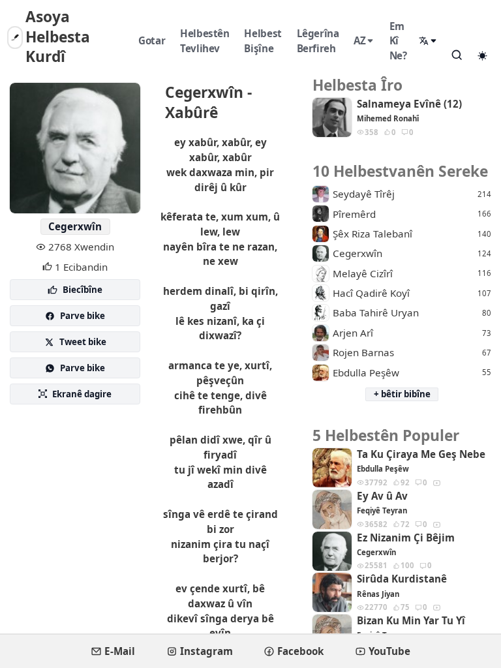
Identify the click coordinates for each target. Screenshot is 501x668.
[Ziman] (428, 41)
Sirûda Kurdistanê (402, 579)
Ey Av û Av (382, 496)
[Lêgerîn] (456, 55)
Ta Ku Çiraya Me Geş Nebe (421, 454)
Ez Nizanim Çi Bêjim (406, 538)
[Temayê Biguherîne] (482, 55)
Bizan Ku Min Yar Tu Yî (411, 621)
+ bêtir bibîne (402, 394)
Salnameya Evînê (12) (409, 104)
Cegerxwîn (75, 226)
